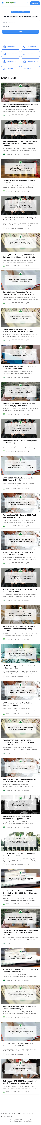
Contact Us (12, 1113)
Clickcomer (28, 1121)
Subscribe (35, 3)
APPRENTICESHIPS (17, 115)
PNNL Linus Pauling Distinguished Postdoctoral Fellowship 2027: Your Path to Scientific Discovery (20, 932)
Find (20, 31)
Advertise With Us (6, 1116)
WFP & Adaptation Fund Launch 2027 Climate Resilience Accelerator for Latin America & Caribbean (20, 144)
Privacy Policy (21, 1113)
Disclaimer (30, 1113)
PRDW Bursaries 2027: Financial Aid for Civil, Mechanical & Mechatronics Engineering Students (19, 629)
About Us (4, 1113)
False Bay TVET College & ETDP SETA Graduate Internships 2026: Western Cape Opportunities (18, 742)
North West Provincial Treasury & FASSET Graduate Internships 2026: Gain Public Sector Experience (20, 893)
